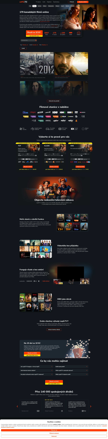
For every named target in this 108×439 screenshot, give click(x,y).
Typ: (23, 45)
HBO (77, 6)
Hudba (72, 6)
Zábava (57, 6)
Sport (62, 6)
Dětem (44, 6)
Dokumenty (51, 6)
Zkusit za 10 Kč (83, 2)
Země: (33, 45)
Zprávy (67, 6)
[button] (17, 406)
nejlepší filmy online (44, 21)
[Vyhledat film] (36, 40)
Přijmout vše (54, 430)
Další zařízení (46, 281)
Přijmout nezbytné (54, 433)
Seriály (39, 6)
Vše (30, 6)
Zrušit (23, 48)
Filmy (34, 6)
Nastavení (54, 436)
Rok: (42, 45)
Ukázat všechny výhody (54, 329)
